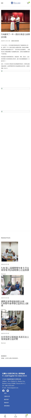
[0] (28, 3)
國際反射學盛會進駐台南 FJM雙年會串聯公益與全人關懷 (14, 303)
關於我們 (6, 399)
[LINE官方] (8, 391)
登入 (8, 358)
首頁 (5, 393)
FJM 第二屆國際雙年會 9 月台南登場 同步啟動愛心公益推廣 (15, 269)
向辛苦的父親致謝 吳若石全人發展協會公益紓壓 (15, 338)
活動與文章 (7, 396)
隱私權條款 (7, 405)
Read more (3, 274)
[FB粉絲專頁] (3, 391)
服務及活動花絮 (15, 40)
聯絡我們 (6, 402)
